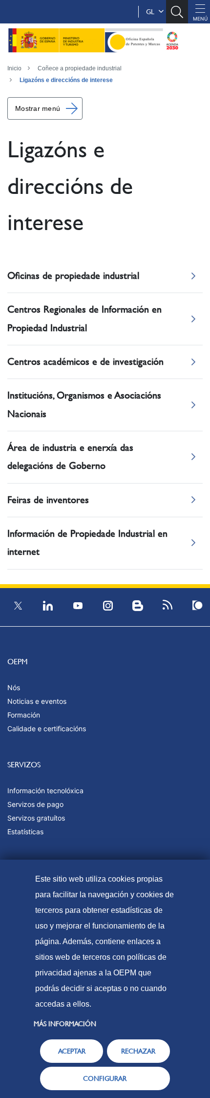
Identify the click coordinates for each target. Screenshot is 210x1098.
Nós (13, 687)
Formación (23, 715)
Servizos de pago (35, 804)
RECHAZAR (138, 1051)
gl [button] (152, 12)
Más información (65, 1024)
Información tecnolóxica (45, 790)
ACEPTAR (71, 1051)
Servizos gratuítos (36, 818)
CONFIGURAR (104, 1078)
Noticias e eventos (36, 701)
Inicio (14, 68)
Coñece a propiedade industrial (80, 68)
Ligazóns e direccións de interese (66, 80)
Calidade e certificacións (46, 728)
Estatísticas (25, 831)
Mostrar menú (37, 108)
